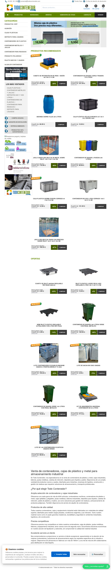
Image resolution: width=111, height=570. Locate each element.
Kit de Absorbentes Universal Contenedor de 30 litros (88, 407)
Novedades (34, 15)
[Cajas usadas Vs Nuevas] (69, 33)
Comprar (62, 83)
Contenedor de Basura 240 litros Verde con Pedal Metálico (88, 325)
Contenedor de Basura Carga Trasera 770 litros (88, 76)
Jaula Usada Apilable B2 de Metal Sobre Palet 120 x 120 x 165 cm (49, 158)
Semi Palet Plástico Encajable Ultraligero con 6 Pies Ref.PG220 (49, 325)
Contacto (87, 9)
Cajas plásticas (11, 33)
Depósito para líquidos (14, 37)
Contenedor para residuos (15, 52)
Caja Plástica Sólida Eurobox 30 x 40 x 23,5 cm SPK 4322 (88, 117)
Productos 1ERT (11, 24)
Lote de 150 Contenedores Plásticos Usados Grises (49, 448)
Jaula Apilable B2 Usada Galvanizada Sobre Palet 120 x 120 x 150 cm (49, 240)
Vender (100, 15)
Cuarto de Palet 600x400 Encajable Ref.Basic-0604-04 (49, 284)
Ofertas (49, 15)
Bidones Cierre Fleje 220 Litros (49, 117)
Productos (18, 15)
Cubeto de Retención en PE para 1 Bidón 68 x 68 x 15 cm (48, 76)
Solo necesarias (79, 554)
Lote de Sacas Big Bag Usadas (88, 365)
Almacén (8, 28)
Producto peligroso (13, 56)
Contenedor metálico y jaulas (14, 46)
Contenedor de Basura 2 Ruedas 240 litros (88, 158)
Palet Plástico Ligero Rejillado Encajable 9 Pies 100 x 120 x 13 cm (88, 284)
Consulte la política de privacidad (13, 78)
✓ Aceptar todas (60, 554)
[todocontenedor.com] (21, 7)
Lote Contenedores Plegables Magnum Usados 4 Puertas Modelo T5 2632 (48, 366)
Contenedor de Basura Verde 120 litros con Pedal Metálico (49, 407)
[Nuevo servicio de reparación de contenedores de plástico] (18, 185)
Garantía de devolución (18, 122)
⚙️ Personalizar (97, 554)
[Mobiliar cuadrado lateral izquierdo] (18, 163)
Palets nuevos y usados (14, 60)
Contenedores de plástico (15, 41)
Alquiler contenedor (13, 64)
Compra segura (18, 118)
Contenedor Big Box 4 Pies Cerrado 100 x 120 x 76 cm (88, 199)
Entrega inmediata (17, 126)
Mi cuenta (95, 9)
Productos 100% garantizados (17, 131)
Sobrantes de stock (67, 15)
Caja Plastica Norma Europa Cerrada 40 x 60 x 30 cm (49, 199)
